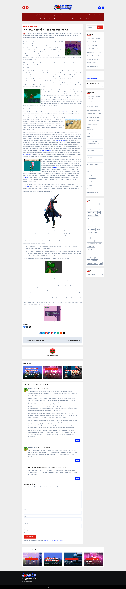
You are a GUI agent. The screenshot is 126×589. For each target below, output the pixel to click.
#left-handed (49, 35)
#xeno (60, 35)
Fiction (88, 133)
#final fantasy (71, 35)
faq (97, 215)
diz (99, 212)
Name (25, 509)
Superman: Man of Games (93, 168)
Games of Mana (91, 161)
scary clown (90, 240)
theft (94, 254)
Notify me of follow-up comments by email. (35, 530)
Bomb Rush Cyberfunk (92, 164)
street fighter (91, 246)
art (98, 206)
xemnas (96, 263)
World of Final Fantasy (92, 192)
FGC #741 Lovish (69, 373)
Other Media (90, 136)
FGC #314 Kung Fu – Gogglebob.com (37, 467)
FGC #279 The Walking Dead (72, 340)
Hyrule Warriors (27, 154)
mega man (90, 232)
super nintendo (91, 252)
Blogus (70, 587)
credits (89, 212)
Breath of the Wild (46, 150)
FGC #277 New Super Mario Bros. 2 (35, 340)
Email (25, 516)
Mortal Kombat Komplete (71, 18)
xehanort (90, 263)
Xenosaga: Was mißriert (41, 18)
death (94, 212)
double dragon (91, 215)
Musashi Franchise (91, 182)
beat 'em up (99, 209)
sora (100, 243)
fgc (88, 218)
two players (90, 257)
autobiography (91, 209)
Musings (89, 127)
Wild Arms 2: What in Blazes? (95, 15)
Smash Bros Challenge (50, 15)
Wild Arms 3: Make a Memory (77, 15)
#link (43, 37)
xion (101, 263)
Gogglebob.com (29, 579)
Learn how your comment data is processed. (54, 540)
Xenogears (89, 185)
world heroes (94, 260)
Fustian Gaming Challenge (35, 15)
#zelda (40, 37)
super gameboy (91, 249)
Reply (77, 440)
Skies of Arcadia (91, 150)
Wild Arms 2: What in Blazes (94, 113)
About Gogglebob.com (85, 18)
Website (26, 523)
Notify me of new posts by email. (33, 533)
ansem (94, 206)
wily (88, 260)
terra (98, 252)
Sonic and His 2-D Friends (31, 368)
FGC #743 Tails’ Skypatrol (32, 373)
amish (89, 206)
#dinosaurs (65, 35)
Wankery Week (90, 102)
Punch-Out (56, 167)
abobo (89, 204)
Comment (26, 489)
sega (96, 240)
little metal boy (91, 229)
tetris (89, 254)
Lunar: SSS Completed (92, 154)
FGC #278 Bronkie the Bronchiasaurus (45, 30)
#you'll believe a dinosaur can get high (63, 33)
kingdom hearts (96, 223)
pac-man (96, 235)
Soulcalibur (26, 177)
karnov (89, 223)
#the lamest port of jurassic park (33, 35)
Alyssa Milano (96, 204)
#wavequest (51, 33)
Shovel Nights (90, 147)
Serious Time (90, 129)
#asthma (43, 35)
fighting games (95, 218)
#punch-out (45, 33)
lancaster (90, 226)
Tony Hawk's (90, 157)
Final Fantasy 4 (67, 111)
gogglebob (29, 33)
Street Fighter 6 (91, 175)
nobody (95, 232)
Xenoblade (26, 186)
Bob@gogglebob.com (92, 78)
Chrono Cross (90, 189)
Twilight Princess (60, 140)
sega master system (92, 243)
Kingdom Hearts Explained (56, 18)
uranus (96, 257)
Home (25, 15)
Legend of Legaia (91, 178)
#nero (74, 33)
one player (90, 235)
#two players (51, 37)
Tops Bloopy (90, 98)
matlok (98, 229)
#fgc (46, 37)
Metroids (89, 171)
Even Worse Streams (63, 15)
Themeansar (76, 587)
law (95, 226)
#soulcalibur (56, 35)
